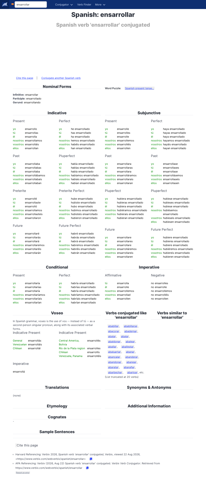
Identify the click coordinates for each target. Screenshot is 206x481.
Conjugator (62, 4)
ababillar (113, 326)
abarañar (129, 367)
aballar (112, 346)
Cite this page (24, 78)
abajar (112, 336)
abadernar (130, 331)
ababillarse (130, 326)
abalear (130, 341)
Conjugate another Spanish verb (61, 78)
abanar (130, 351)
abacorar (113, 331)
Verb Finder (84, 4)
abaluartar (114, 351)
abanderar (131, 357)
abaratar (113, 367)
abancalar (114, 357)
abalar (125, 336)
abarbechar (115, 372)
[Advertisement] (103, 50)
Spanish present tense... (139, 88)
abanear (131, 362)
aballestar (128, 346)
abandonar (114, 362)
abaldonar (114, 341)
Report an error (22, 472)
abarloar (132, 372)
